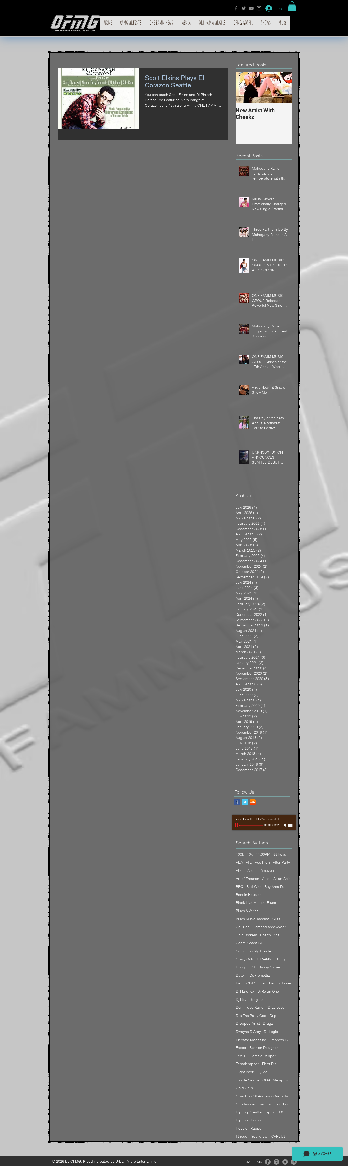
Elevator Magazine (251, 1039)
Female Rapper (263, 1056)
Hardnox (265, 1104)
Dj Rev (241, 999)
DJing (280, 959)
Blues (271, 902)
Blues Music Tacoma (252, 919)
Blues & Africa (247, 910)
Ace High (262, 862)
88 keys (279, 854)
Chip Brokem (246, 935)
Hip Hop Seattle (249, 1112)
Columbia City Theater (254, 951)
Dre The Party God (251, 1015)
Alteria (252, 870)
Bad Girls (253, 886)
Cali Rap (243, 927)
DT (253, 967)
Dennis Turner (280, 983)
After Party (281, 862)
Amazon (267, 870)
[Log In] (267, 8)
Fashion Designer (263, 1047)
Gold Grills (244, 1088)
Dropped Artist (248, 1023)
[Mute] (285, 825)
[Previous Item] (244, 88)
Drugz (268, 1023)
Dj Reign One (268, 991)
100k (240, 854)
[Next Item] (283, 88)
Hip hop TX (274, 1112)
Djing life (256, 999)
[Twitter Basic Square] (245, 802)
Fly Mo (262, 1072)
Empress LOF (280, 1039)
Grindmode (245, 1104)
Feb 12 (241, 1056)
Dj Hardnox (245, 991)
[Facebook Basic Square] (237, 802)
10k (250, 854)
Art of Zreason (247, 878)
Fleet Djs (269, 1063)
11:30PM (263, 854)
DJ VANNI (264, 959)
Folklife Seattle (247, 1080)
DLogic (242, 967)
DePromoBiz (260, 975)
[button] (292, 6)
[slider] (290, 825)
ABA (239, 862)
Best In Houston (249, 894)
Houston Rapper (249, 1128)
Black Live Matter (250, 902)
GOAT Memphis (275, 1080)
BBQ (239, 886)
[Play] (237, 825)
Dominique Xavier (250, 1007)
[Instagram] (259, 8)
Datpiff (241, 975)
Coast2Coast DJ (249, 943)
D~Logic (271, 1031)
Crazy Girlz (245, 959)
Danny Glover (269, 967)
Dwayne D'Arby (248, 1031)
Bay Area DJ (274, 886)
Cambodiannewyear (269, 927)
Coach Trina (269, 935)
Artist (266, 878)
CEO (276, 919)
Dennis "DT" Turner (251, 983)
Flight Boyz (245, 1072)
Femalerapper (247, 1063)
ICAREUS (278, 1136)
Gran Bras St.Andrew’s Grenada (262, 1096)
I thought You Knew (251, 1136)
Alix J (240, 870)
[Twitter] (244, 8)
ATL (249, 862)
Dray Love (276, 1007)
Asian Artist (282, 878)
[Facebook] (236, 8)
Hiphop (242, 1120)
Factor (241, 1047)
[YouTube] (251, 8)
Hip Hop (281, 1104)
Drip (273, 1015)
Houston (257, 1120)
